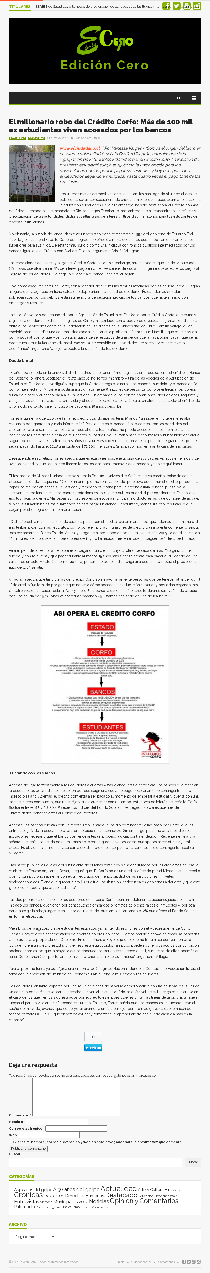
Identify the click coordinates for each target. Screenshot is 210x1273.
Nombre (17, 1122)
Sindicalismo (70, 1207)
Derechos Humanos (84, 1195)
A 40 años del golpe (33, 1189)
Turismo (85, 1207)
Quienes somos (141, 1262)
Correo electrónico (27, 1128)
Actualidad (17, 138)
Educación (146, 1196)
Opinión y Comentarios (144, 1201)
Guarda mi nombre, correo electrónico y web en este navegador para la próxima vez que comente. (98, 1142)
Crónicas (28, 1194)
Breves (172, 1189)
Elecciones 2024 (165, 1196)
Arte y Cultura (151, 1189)
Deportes (54, 1195)
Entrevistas (26, 1201)
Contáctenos (166, 1262)
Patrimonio (24, 1206)
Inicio (120, 1262)
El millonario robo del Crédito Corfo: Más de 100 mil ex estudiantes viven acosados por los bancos (100, 126)
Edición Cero (105, 65)
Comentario (20, 1115)
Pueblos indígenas (48, 1207)
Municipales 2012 (70, 1201)
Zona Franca (100, 1207)
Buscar (15, 1154)
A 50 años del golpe (76, 1189)
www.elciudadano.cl (80, 148)
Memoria (46, 1202)
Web (13, 1135)
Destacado (36, 138)
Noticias (99, 1201)
